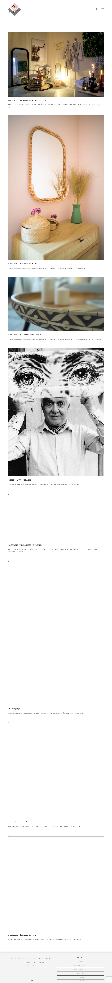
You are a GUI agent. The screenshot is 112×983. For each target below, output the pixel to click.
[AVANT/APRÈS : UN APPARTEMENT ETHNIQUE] (56, 304)
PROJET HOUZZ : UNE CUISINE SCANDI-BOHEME (25, 545)
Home (81, 961)
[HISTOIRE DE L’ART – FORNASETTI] (56, 412)
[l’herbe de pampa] (56, 632)
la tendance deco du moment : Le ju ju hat (22, 935)
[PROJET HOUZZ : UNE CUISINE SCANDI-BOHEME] (56, 517)
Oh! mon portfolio (81, 973)
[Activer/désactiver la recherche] (97, 9)
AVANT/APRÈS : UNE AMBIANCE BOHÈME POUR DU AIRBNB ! (29, 100)
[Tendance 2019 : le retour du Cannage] (56, 770)
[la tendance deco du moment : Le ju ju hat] (56, 883)
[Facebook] (78, 980)
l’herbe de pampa (14, 709)
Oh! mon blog (81, 977)
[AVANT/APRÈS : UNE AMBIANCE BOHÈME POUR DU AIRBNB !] (56, 64)
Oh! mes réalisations (80, 969)
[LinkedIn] (83, 980)
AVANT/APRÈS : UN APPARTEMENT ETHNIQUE (24, 335)
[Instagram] (80, 980)
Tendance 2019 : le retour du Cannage (21, 822)
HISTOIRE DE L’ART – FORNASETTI (19, 480)
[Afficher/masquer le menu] (103, 9)
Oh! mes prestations (80, 965)
